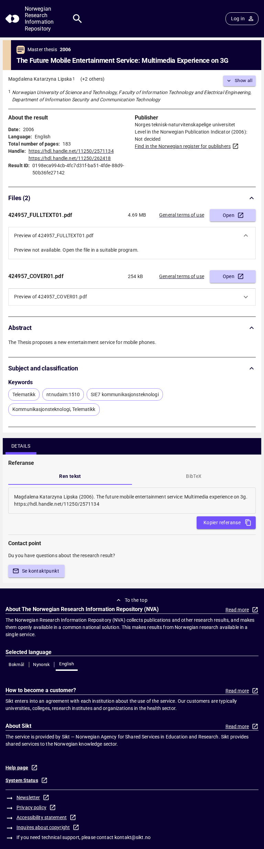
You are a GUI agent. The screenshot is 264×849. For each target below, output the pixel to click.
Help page (17, 767)
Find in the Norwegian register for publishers (183, 146)
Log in (238, 18)
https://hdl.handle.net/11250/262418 (70, 158)
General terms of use (181, 215)
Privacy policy (31, 807)
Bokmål (16, 664)
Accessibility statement (41, 817)
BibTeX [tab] (193, 476)
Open (229, 215)
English (66, 663)
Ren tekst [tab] (70, 476)
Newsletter (28, 797)
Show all (243, 80)
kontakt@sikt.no (132, 837)
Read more (237, 609)
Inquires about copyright (43, 827)
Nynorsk (41, 664)
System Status (22, 780)
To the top (136, 600)
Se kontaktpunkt (40, 571)
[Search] (77, 18)
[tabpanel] (132, 500)
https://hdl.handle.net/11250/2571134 (71, 151)
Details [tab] (21, 446)
